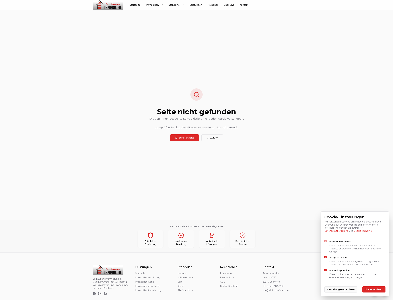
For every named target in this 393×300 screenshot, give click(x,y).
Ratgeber (213, 5)
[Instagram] (99, 293)
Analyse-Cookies (338, 257)
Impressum (226, 273)
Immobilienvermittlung (147, 277)
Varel (180, 281)
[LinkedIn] (105, 293)
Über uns (229, 5)
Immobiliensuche (144, 281)
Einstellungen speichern (341, 289)
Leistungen (195, 5)
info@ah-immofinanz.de (276, 290)
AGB (222, 281)
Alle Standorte (185, 290)
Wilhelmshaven (186, 277)
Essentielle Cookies (340, 241)
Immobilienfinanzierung (148, 290)
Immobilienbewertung (147, 286)
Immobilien (152, 5)
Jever (181, 286)
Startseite (135, 5)
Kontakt (243, 5)
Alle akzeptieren (374, 289)
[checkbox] (325, 241)
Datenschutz (227, 277)
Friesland (182, 273)
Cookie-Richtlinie (229, 286)
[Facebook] (94, 293)
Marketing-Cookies (340, 270)
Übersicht (140, 273)
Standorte (174, 5)
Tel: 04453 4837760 (273, 286)
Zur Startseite (186, 137)
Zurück (214, 137)
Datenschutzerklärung (336, 231)
